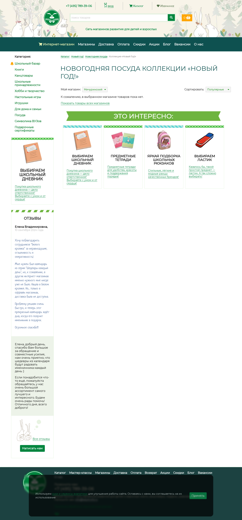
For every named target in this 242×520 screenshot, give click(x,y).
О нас (198, 44)
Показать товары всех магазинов (85, 103)
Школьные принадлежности (27, 83)
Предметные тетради (123, 158)
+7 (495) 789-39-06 (79, 6)
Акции (154, 44)
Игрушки (21, 103)
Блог (167, 44)
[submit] (171, 17)
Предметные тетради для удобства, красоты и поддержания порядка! (122, 171)
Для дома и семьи (28, 109)
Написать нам (32, 448)
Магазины (86, 44)
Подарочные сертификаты (25, 128)
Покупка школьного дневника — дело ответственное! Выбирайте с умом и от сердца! (30, 193)
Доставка (106, 44)
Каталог (138, 6)
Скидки (139, 44)
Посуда (20, 115)
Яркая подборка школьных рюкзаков (163, 159)
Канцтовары (24, 75)
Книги (19, 69)
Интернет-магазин (58, 44)
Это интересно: (143, 116)
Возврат (151, 472)
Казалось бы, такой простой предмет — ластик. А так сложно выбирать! (202, 171)
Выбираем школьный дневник (32, 174)
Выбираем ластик (204, 158)
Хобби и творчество (29, 91)
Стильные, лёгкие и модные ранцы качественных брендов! (163, 173)
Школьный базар (27, 63)
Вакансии (182, 44)
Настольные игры (28, 97)
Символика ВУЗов (28, 121)
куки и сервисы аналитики (70, 493)
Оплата (123, 44)
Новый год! (77, 56)
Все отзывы (41, 439)
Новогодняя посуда (96, 56)
